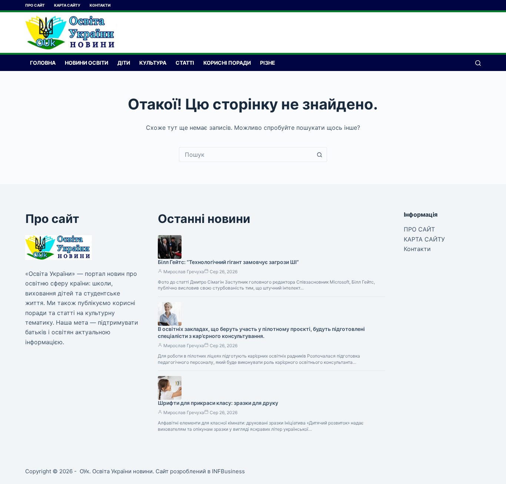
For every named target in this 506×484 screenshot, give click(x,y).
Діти (123, 63)
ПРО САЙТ (35, 5)
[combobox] (246, 154)
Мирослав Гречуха (183, 271)
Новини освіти (86, 63)
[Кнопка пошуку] (320, 155)
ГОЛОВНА (43, 63)
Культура (152, 63)
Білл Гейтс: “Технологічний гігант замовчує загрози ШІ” (228, 262)
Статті (185, 63)
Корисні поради (227, 63)
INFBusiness (228, 471)
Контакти (100, 5)
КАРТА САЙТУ (67, 5)
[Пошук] (478, 63)
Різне (267, 63)
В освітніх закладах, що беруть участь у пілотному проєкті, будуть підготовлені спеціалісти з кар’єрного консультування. (261, 332)
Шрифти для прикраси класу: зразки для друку (218, 403)
